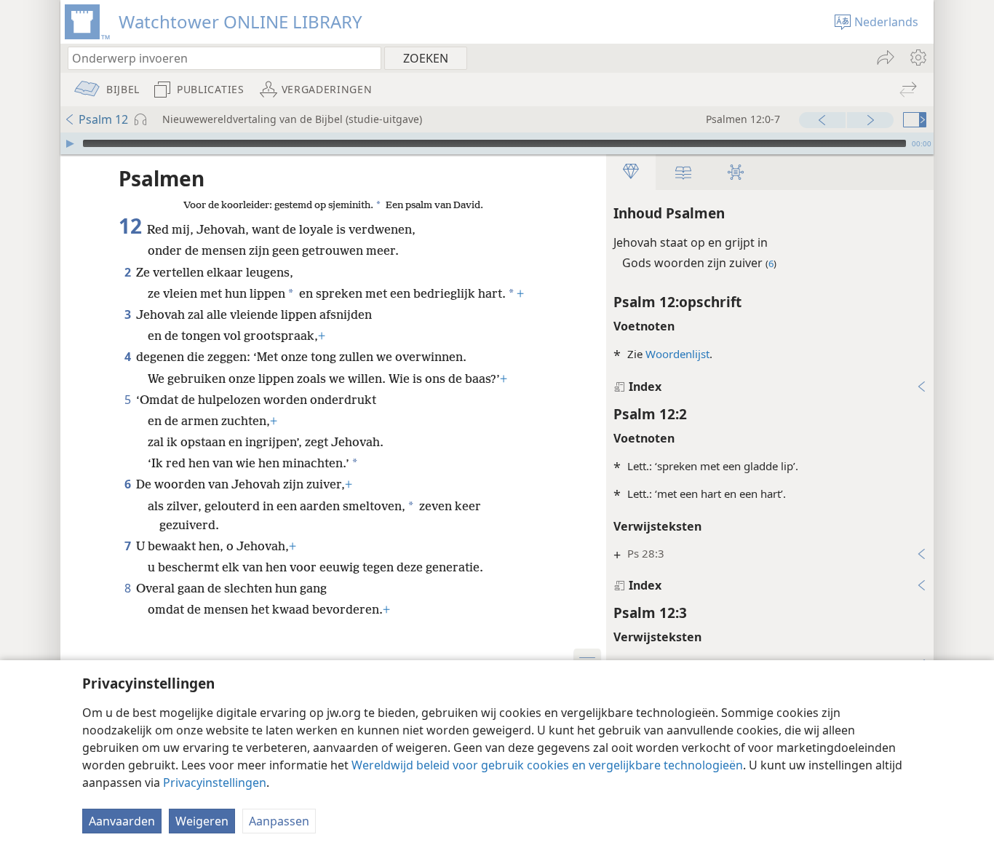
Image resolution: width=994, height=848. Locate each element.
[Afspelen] (70, 143)
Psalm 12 (103, 119)
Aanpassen (279, 821)
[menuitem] (917, 57)
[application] (497, 143)
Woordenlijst (677, 353)
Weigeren (201, 821)
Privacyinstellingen (214, 782)
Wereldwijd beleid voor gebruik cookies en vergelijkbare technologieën (547, 765)
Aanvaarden (122, 821)
